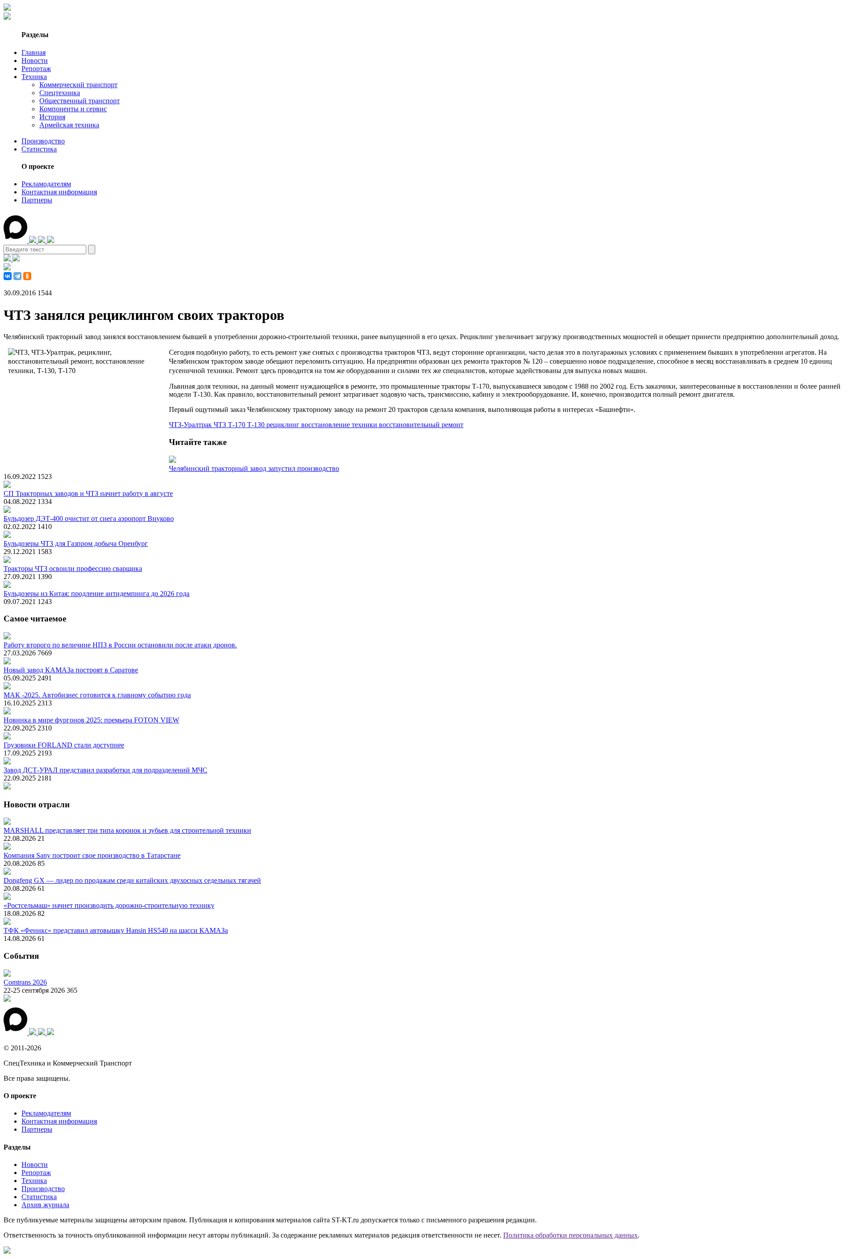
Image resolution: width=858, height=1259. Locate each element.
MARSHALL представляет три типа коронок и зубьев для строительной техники (127, 830)
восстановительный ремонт (421, 424)
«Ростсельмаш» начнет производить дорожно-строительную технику (109, 905)
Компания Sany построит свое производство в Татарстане (92, 855)
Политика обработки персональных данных (570, 1235)
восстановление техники (340, 424)
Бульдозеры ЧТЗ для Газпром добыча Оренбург (76, 543)
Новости (34, 60)
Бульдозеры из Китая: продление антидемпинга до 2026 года (96, 593)
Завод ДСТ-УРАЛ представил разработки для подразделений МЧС (105, 770)
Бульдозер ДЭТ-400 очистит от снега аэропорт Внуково (89, 518)
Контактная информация (59, 192)
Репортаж (36, 68)
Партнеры (36, 200)
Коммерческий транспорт (78, 84)
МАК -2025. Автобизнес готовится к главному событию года (97, 695)
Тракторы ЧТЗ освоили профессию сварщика (73, 568)
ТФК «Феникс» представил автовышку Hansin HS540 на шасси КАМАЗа (116, 930)
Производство (43, 141)
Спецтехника (59, 93)
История (52, 117)
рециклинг (283, 424)
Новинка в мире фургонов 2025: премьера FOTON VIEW (91, 720)
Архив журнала (45, 1205)
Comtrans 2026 (25, 982)
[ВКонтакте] (8, 276)
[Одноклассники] (27, 276)
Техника (34, 76)
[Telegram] (17, 276)
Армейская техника (69, 125)
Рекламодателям (46, 184)
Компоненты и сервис (73, 109)
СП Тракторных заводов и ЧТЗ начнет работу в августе (88, 493)
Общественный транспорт (79, 101)
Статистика (39, 149)
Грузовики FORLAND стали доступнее (64, 745)
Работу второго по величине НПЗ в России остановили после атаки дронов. (120, 645)
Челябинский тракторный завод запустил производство (254, 468)
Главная (33, 52)
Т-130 (256, 424)
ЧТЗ (221, 424)
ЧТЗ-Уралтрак (191, 424)
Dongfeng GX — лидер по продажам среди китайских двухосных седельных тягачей (132, 880)
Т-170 (237, 424)
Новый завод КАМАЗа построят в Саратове (71, 670)
